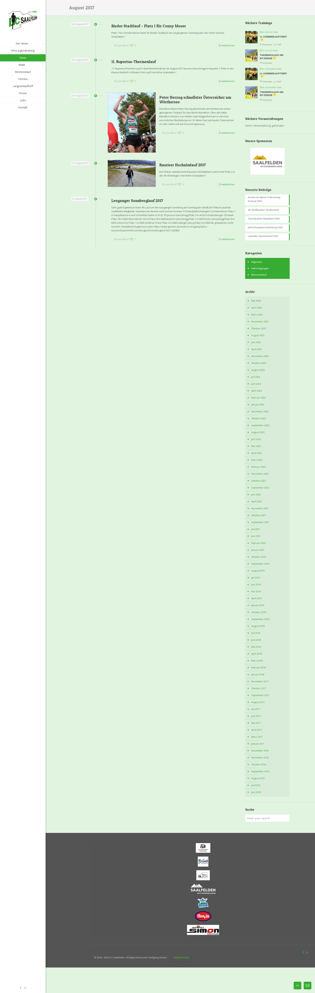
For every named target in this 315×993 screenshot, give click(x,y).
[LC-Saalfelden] (23, 20)
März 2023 (256, 460)
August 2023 (258, 432)
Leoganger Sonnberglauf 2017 (137, 200)
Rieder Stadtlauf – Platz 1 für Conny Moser (148, 26)
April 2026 (256, 307)
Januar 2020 (257, 550)
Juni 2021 (256, 536)
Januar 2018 (257, 674)
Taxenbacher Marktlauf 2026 (264, 218)
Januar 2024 (257, 404)
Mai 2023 (256, 446)
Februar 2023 (258, 466)
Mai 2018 (256, 646)
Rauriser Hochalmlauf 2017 (182, 165)
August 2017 (258, 702)
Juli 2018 (255, 633)
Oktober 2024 (258, 363)
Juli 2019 (255, 577)
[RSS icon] (25, 988)
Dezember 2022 (260, 473)
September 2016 (260, 771)
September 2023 (260, 425)
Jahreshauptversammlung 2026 (265, 227)
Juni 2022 (256, 494)
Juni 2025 (256, 342)
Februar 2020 (258, 543)
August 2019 (258, 570)
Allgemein (256, 262)
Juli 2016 (255, 785)
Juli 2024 (255, 376)
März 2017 (256, 736)
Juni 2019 (256, 584)
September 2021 (260, 522)
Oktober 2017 (258, 688)
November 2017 (260, 681)
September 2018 (260, 619)
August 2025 (258, 335)
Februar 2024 (258, 397)
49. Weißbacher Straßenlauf (263, 209)
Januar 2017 (257, 743)
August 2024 (258, 370)
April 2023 (256, 453)
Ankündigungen (260, 268)
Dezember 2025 (260, 321)
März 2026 (256, 314)
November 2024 (260, 356)
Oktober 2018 (258, 612)
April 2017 (256, 729)
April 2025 (256, 349)
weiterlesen (228, 45)
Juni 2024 (256, 383)
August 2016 (258, 778)
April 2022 (256, 501)
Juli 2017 (255, 709)
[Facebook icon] (20, 988)
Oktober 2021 (258, 515)
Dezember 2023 (260, 411)
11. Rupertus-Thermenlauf (133, 61)
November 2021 (260, 508)
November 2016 (260, 757)
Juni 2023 (256, 439)
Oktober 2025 (258, 328)
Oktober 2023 (258, 418)
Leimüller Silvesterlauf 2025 (263, 236)
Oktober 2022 (258, 480)
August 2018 (258, 626)
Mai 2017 (256, 723)
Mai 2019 (256, 591)
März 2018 (256, 660)
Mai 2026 (256, 300)
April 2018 (256, 653)
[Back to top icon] (297, 985)
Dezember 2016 (260, 750)
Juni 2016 (256, 792)
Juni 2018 (256, 639)
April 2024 (256, 390)
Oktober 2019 (258, 556)
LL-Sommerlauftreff (273, 36)
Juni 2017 (256, 716)
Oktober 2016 (258, 764)
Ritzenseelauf (259, 274)
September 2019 (260, 563)
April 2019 (256, 598)
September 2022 (260, 487)
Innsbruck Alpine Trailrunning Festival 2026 (264, 199)
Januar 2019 (257, 605)
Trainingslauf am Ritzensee (271, 56)
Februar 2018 (258, 667)
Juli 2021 (255, 529)
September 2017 (260, 695)
